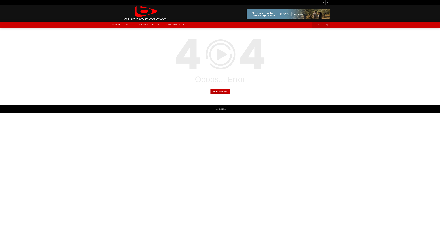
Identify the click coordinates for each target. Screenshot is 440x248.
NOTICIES (142, 25)
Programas (115, 25)
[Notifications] (323, 2)
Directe (155, 25)
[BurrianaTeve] (145, 13)
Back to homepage (220, 91)
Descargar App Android (174, 25)
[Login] (327, 2)
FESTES (129, 25)
